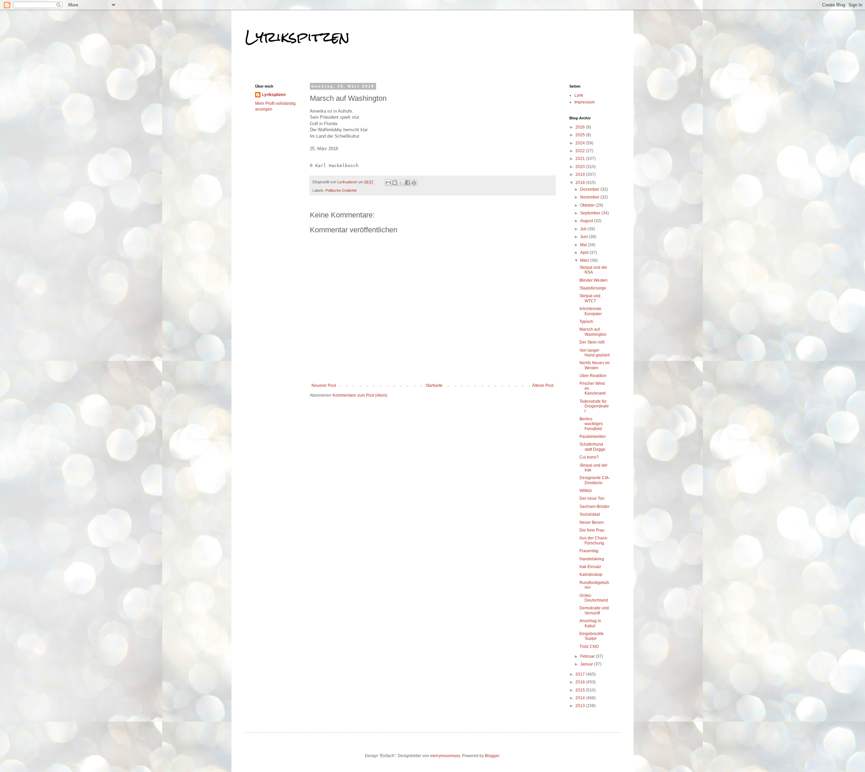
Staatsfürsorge (592, 288)
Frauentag (588, 550)
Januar (587, 664)
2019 (580, 174)
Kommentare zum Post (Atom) (359, 395)
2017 (580, 674)
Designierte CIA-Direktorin (594, 480)
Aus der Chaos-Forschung (593, 540)
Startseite (434, 385)
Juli (584, 229)
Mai (584, 244)
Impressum (584, 102)
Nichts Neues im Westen (594, 365)
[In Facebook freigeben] (407, 182)
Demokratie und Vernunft (594, 610)
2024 (580, 143)
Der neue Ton (591, 498)
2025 (580, 135)
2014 (580, 698)
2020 (580, 166)
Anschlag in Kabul (590, 623)
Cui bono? (589, 457)
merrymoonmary (445, 755)
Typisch (586, 321)
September (590, 213)
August (587, 220)
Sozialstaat (589, 514)
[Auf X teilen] (401, 182)
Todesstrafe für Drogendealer (594, 406)
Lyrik (578, 95)
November (590, 197)
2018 (580, 182)
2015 (580, 690)
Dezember (590, 189)
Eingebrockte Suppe (591, 636)
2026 (580, 127)
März (585, 260)
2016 (580, 682)
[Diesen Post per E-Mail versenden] (388, 182)
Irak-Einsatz (590, 566)
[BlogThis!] (394, 182)
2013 (580, 705)
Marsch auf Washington (593, 331)
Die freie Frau (591, 530)
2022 (580, 150)
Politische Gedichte (341, 190)
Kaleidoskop (590, 574)
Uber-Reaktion (593, 375)
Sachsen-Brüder (594, 506)
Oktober (588, 205)
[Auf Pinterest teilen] (414, 182)
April (585, 252)
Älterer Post (542, 385)
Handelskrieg (591, 559)
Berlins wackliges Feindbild (591, 424)
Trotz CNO (589, 646)
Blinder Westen (593, 280)
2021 (580, 158)
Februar (588, 656)
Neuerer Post (324, 385)
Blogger (492, 755)
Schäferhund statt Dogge (592, 446)
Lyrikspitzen (297, 37)
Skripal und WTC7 (589, 298)
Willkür (585, 490)
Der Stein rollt (591, 342)
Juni (584, 236)
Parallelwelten (592, 436)
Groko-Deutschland (593, 598)
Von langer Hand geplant (594, 352)
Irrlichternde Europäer (590, 311)
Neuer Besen (591, 522)
